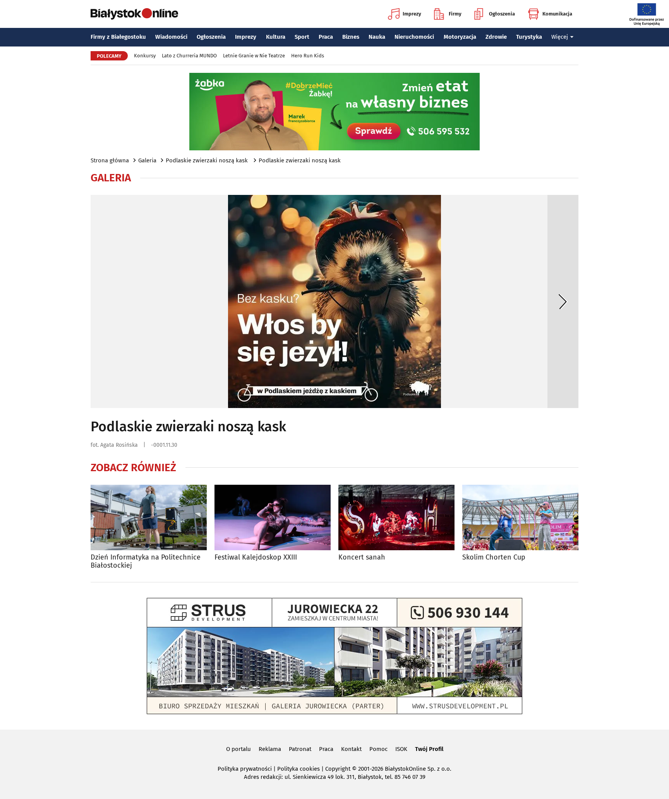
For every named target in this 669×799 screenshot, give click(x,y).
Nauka (377, 36)
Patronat (300, 749)
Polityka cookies (298, 768)
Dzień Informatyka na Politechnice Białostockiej (146, 561)
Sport (302, 36)
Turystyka (529, 36)
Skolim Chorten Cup (493, 557)
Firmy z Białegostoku (118, 36)
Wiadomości (171, 36)
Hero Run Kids (307, 55)
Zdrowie (496, 36)
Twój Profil (429, 749)
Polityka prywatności (245, 768)
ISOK (401, 749)
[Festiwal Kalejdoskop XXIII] (272, 517)
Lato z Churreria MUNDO (189, 55)
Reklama (270, 749)
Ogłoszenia (502, 14)
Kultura (275, 36)
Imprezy (412, 14)
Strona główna (110, 160)
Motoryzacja (460, 36)
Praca (326, 36)
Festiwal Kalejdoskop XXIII (255, 557)
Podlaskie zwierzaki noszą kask (207, 160)
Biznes (350, 36)
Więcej (559, 36)
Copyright (337, 768)
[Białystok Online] (134, 14)
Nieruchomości (414, 36)
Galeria (147, 160)
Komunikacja (557, 14)
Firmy (455, 14)
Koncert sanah (361, 557)
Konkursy (145, 55)
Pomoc (378, 749)
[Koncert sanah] (396, 517)
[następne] (562, 301)
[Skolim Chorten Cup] (520, 517)
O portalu (238, 749)
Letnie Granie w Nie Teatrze (254, 55)
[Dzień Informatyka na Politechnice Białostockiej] (149, 517)
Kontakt (351, 749)
